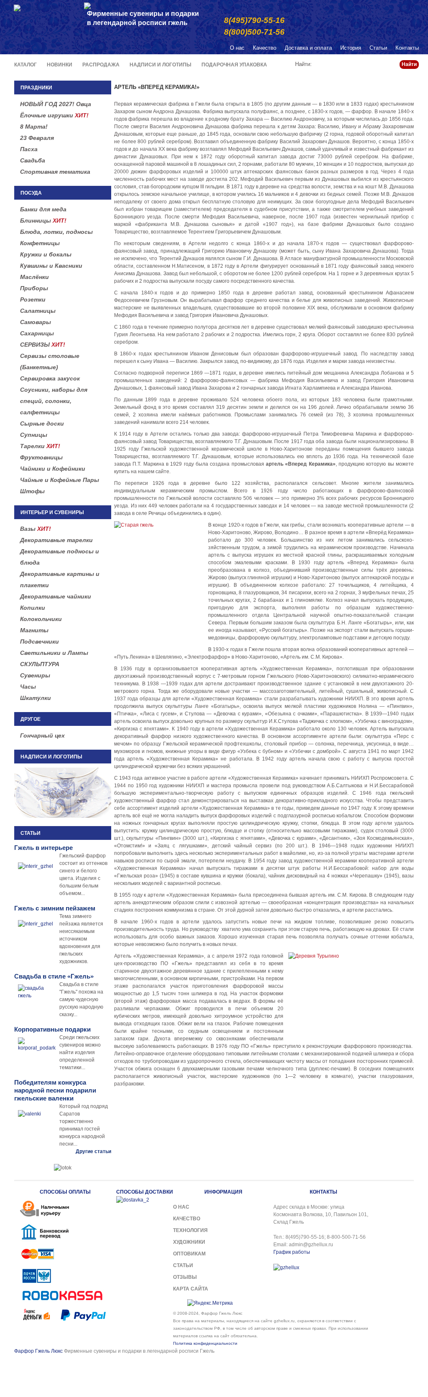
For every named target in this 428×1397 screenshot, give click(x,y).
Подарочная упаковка (234, 65)
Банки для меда (43, 209)
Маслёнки (34, 277)
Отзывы (185, 1277)
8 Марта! (34, 126)
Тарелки (40, 446)
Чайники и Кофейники (52, 468)
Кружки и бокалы (45, 254)
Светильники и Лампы (54, 652)
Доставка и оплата (308, 48)
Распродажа (101, 65)
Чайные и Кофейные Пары (59, 480)
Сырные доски (42, 423)
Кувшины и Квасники (51, 265)
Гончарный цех (42, 735)
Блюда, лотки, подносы (56, 231)
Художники (189, 1242)
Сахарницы (37, 333)
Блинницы (43, 220)
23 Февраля (37, 137)
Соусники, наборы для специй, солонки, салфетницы (53, 401)
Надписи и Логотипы (160, 65)
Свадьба (32, 160)
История (350, 48)
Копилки (32, 607)
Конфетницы (40, 243)
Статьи (378, 48)
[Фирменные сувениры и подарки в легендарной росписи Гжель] (87, 5)
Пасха (29, 149)
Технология (190, 1230)
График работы (291, 1252)
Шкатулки (35, 698)
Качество (264, 48)
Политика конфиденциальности (205, 1343)
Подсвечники (39, 641)
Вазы (35, 528)
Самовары (35, 322)
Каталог (25, 65)
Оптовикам (189, 1254)
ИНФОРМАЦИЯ (223, 1192)
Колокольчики (41, 619)
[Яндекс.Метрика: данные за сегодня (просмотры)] (210, 1303)
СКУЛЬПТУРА (39, 664)
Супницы (33, 434)
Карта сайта (190, 1289)
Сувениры (35, 675)
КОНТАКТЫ (323, 1192)
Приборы (34, 288)
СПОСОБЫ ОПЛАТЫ (65, 1192)
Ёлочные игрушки (54, 115)
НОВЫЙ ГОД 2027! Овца (55, 104)
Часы (28, 686)
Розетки (33, 299)
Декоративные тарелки (56, 540)
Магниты (34, 630)
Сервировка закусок (50, 378)
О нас (237, 48)
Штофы (32, 491)
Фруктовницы (41, 457)
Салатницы (38, 310)
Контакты (407, 48)
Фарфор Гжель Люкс (38, 1351)
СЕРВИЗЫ (42, 344)
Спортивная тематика (55, 171)
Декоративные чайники (55, 596)
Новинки (59, 65)
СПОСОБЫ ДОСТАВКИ (144, 1192)
